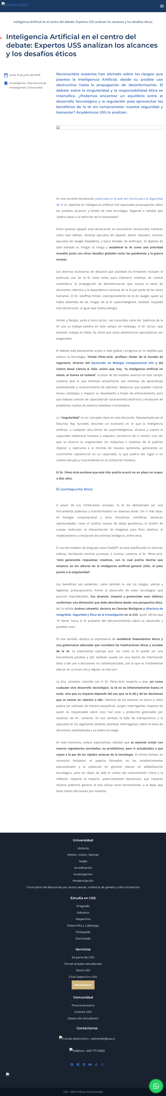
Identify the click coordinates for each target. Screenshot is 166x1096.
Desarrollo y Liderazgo (83, 925)
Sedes (83, 861)
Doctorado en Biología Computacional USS (122, 363)
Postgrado (83, 932)
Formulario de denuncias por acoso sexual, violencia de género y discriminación (83, 887)
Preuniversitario (83, 1005)
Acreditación (83, 867)
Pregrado (83, 906)
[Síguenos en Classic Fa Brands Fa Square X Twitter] (78, 1065)
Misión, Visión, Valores (83, 854)
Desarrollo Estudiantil (83, 1018)
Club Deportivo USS (83, 976)
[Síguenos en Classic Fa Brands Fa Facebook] (72, 1065)
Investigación (83, 874)
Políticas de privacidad (89, 1092)
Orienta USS (83, 1011)
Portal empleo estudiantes (83, 963)
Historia (83, 848)
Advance (83, 912)
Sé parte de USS (83, 957)
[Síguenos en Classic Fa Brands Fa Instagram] (102, 1065)
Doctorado (83, 938)
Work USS (83, 970)
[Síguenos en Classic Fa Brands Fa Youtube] (90, 1065)
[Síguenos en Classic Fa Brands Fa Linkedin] (84, 1065)
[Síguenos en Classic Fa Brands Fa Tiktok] (96, 1065)
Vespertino (83, 919)
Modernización (83, 880)
